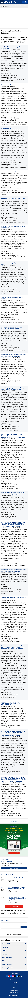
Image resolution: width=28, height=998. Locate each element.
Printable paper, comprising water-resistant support (13, 263)
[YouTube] (9, 976)
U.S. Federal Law (7, 957)
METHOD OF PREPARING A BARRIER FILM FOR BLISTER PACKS (13, 227)
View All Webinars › (14, 906)
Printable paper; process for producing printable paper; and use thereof (11, 327)
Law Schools (5, 954)
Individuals (5, 947)
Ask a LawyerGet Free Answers (6, 860)
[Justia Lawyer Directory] (21, 976)
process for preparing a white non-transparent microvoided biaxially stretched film (14, 388)
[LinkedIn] (7, 976)
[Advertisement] (14, 18)
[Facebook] (11, 976)
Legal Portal (14, 982)
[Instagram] (13, 976)
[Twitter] (19, 976)
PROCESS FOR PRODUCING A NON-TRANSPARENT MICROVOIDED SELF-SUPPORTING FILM (10, 703)
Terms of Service (14, 990)
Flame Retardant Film (6, 128)
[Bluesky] (17, 976)
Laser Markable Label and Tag (9, 172)
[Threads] (15, 976)
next (16, 821)
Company (14, 985)
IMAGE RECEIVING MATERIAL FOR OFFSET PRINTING (12, 298)
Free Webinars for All (7, 874)
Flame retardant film (6, 85)
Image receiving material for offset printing (13, 198)
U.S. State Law (6, 961)
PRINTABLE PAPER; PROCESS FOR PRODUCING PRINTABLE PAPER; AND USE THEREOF (13, 570)
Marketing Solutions (8, 968)
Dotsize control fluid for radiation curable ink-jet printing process (13, 598)
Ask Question (14, 868)
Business (4, 950)
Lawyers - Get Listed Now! (14, 932)
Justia (2, 5)
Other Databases (7, 964)
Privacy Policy (14, 992)
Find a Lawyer (5, 920)
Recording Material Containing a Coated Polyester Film (12, 47)
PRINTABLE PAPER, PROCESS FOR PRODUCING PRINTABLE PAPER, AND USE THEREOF (13, 355)
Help (14, 987)
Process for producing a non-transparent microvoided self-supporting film (12, 493)
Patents (6, 5)
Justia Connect (14, 979)
